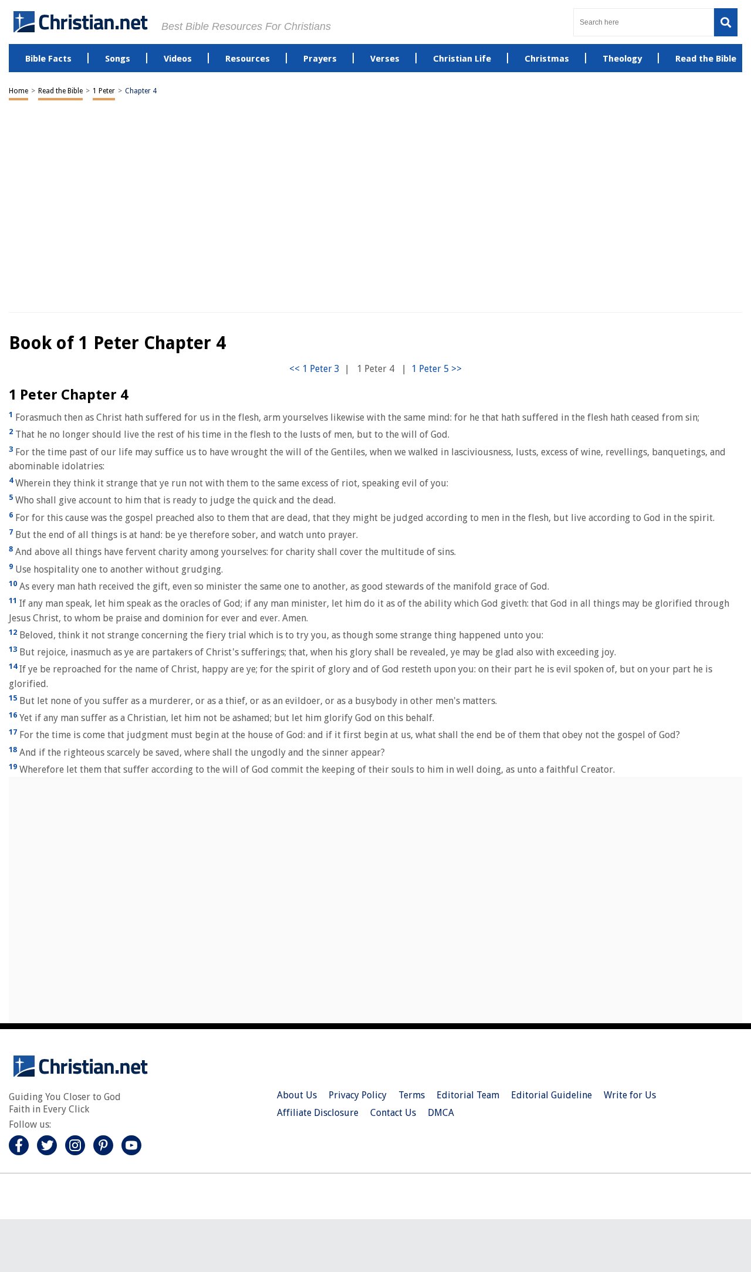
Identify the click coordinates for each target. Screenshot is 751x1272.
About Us (297, 1095)
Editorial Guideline (551, 1095)
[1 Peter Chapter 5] (436, 368)
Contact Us (393, 1112)
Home (18, 91)
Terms (411, 1095)
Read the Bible (60, 91)
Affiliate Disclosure (317, 1112)
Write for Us (630, 1095)
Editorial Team (468, 1095)
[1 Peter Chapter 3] (314, 368)
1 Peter (104, 91)
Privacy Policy (358, 1095)
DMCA (441, 1112)
